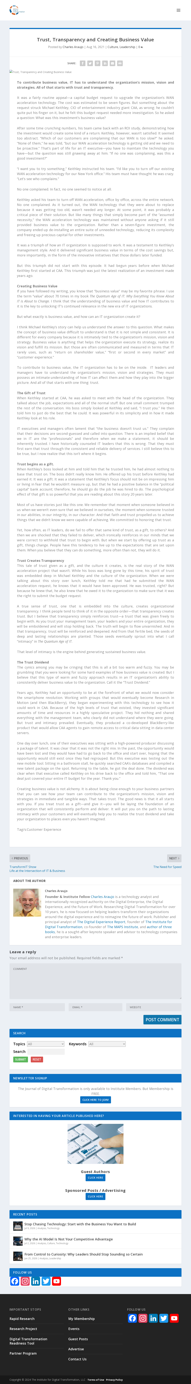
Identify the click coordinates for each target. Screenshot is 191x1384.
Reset (37, 1059)
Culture (113, 47)
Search (19, 1051)
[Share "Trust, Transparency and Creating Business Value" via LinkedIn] (105, 63)
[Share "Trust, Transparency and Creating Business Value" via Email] (112, 63)
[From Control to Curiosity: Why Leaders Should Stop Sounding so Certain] (18, 1256)
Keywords (78, 1044)
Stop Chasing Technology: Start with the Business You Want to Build (80, 1224)
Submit (20, 1059)
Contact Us (77, 1359)
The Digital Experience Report (101, 922)
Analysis (41, 1228)
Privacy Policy (114, 1379)
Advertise (76, 1349)
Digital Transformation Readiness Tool (28, 1341)
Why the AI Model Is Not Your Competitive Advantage (68, 1239)
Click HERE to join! (95, 1100)
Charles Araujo (73, 47)
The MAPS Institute (122, 927)
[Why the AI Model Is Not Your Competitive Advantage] (18, 1241)
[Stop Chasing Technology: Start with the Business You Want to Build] (18, 1226)
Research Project (23, 1328)
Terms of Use (95, 1379)
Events (73, 1328)
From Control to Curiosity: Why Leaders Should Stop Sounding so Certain (83, 1254)
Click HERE (95, 1177)
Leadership (127, 47)
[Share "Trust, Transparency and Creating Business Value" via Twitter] (90, 63)
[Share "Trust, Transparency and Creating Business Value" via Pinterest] (97, 63)
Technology (53, 1228)
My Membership (81, 1318)
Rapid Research (22, 1318)
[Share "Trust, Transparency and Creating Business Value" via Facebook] (82, 63)
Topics (19, 1044)
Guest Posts (78, 1339)
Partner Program (23, 1353)
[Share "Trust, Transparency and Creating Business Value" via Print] (120, 63)
